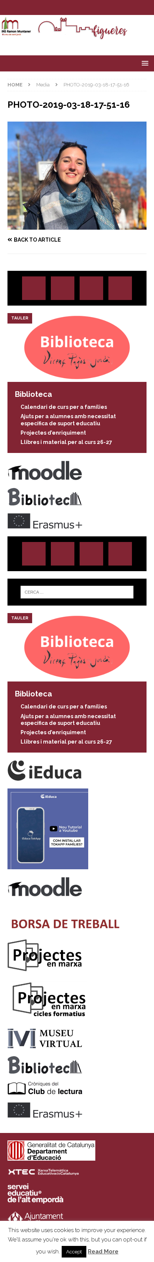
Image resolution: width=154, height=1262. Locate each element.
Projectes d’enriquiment (53, 433)
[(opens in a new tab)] (77, 378)
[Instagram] (55, 7)
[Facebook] (84, 7)
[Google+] (120, 288)
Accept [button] (74, 1252)
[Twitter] (69, 7)
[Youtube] (98, 7)
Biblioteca (33, 394)
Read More (103, 1251)
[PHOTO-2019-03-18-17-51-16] (77, 226)
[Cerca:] (77, 592)
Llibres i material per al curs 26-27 (66, 442)
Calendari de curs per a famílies (64, 407)
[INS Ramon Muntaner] (77, 36)
